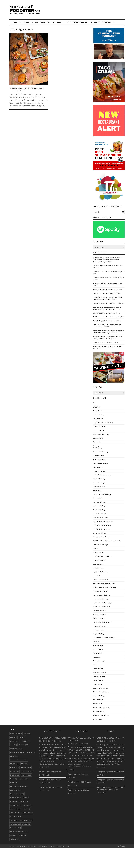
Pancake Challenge (99, 487)
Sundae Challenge (99, 696)
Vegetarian (15, 828)
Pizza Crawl (96, 657)
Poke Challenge (98, 498)
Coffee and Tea (16, 749)
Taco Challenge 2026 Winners (102, 321)
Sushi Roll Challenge (99, 514)
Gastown (14, 771)
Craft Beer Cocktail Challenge (102, 556)
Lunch (13, 782)
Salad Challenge (98, 669)
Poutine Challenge (99, 661)
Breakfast (14, 741)
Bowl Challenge (98, 419)
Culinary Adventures (102, 22)
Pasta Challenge (98, 649)
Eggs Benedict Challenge (101, 572)
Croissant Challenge (99, 560)
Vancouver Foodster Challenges (48, 22)
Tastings (26, 22)
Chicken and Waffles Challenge (103, 521)
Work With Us (97, 719)
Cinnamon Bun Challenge (101, 537)
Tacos (26, 809)
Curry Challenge (98, 564)
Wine (13, 835)
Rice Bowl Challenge (99, 502)
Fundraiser (26, 767)
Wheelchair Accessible (19, 831)
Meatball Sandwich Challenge (102, 622)
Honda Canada (27, 771)
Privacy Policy (97, 411)
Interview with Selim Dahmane (50, 787)
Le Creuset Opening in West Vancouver (105, 266)
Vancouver (15, 816)
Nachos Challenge (99, 483)
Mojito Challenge (98, 630)
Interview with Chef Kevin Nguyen (52, 764)
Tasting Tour (27, 813)
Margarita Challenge (99, 614)
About (95, 403)
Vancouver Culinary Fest (101, 715)
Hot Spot (14, 775)
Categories (96, 442)
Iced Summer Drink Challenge (102, 603)
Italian (13, 779)
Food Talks (96, 576)
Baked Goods (16, 733)
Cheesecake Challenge (100, 518)
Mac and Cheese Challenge (102, 475)
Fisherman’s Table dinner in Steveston (105, 283)
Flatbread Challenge (99, 459)
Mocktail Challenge (99, 626)
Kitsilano (23, 779)
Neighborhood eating (18, 786)
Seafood (28, 805)
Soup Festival (97, 684)
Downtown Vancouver (18, 760)
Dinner (14, 756)
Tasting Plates (97, 703)
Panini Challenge (98, 645)
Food (24, 764)
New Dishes (15, 790)
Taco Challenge (98, 700)
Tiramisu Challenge (99, 711)
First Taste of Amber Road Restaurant (105, 317)
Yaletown (14, 839)
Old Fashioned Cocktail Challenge (103, 638)
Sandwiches (15, 805)
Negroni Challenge (99, 634)
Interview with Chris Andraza (50, 779)
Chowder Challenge (99, 533)
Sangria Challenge (99, 676)
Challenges (96, 446)
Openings (96, 641)
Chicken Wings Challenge (101, 529)
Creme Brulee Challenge (101, 452)
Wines (22, 835)
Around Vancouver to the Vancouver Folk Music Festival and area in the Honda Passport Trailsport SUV (108, 260)
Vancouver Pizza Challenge (78, 790)
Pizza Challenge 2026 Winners (79, 782)
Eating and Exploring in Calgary (103, 293)
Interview (26, 775)
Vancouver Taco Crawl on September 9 (105, 272)
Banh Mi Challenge (99, 415)
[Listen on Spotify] (109, 237)
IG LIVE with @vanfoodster (101, 607)
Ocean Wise (15, 798)
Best (21, 737)
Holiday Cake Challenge (100, 591)
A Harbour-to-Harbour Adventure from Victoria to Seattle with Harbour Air (115, 788)
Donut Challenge (98, 568)
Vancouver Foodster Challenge (21, 820)
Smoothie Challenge (99, 506)
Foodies (14, 767)
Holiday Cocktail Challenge (101, 595)
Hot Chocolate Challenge (101, 599)
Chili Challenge (97, 448)
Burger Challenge (98, 430)
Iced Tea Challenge (99, 471)
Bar (27, 733)
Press (95, 665)
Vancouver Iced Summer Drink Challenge (106, 277)
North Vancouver (17, 794)
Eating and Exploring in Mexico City (104, 313)
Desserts (30, 752)
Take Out (14, 813)
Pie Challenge (97, 490)
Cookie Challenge (98, 552)
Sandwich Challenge (99, 672)
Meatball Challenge (99, 479)
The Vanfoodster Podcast (101, 707)
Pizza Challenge (98, 653)
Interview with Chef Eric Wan (50, 772)
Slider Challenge (98, 680)
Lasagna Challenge (99, 610)
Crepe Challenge (98, 456)
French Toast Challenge (100, 579)
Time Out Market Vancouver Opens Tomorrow (107, 346)
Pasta (26, 798)
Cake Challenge (98, 438)
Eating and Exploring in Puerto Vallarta (105, 303)
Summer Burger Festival (100, 692)
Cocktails (23, 745)
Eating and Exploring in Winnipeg (103, 289)
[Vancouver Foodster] (25, 13)
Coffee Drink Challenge (100, 545)
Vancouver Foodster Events (78, 22)
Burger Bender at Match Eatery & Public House (26, 89)
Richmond (24, 801)
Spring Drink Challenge (100, 688)
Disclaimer (96, 407)
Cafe (13, 745)
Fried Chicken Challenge (100, 463)
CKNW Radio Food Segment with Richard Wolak (108, 541)
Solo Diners (15, 809)
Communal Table (17, 752)
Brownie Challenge (99, 426)
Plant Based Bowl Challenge (102, 494)
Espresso (14, 764)
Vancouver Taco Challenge (101, 342)
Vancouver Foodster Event (20, 824)
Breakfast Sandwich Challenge (103, 422)
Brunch (25, 741)
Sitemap (95, 405)
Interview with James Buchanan (55, 738)
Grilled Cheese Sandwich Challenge (104, 587)
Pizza (13, 801)
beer (13, 737)
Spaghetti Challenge (99, 510)
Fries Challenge (98, 467)
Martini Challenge (98, 618)
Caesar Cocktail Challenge (101, 434)
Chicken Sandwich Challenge (102, 525)
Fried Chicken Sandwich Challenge (104, 583)
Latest (14, 22)
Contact (95, 549)
